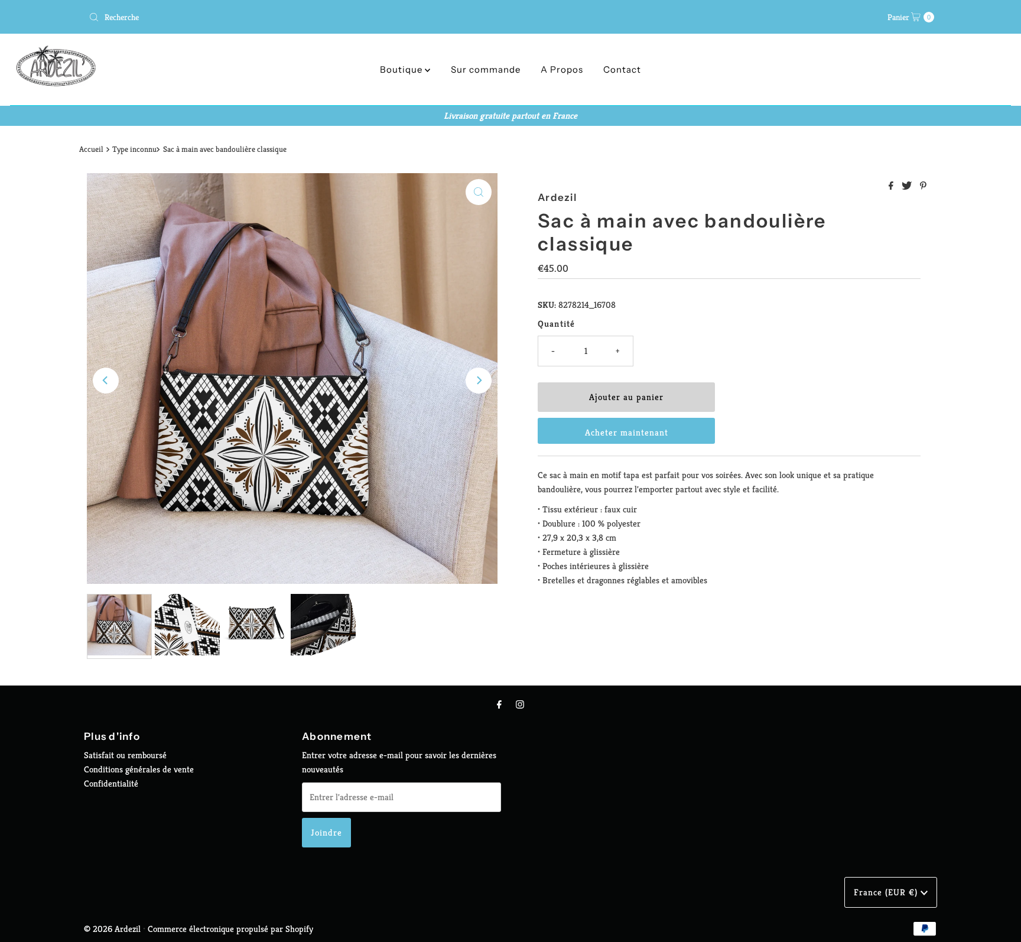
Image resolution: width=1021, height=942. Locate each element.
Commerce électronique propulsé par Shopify (230, 928)
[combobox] (295, 17)
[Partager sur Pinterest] (923, 186)
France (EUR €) (887, 892)
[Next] (479, 381)
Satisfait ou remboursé (125, 755)
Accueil (91, 149)
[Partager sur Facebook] (892, 186)
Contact (622, 69)
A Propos (562, 69)
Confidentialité (111, 783)
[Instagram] (520, 704)
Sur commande (486, 69)
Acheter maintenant (626, 432)
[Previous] (106, 381)
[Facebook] (499, 704)
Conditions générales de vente (139, 769)
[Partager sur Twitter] (908, 186)
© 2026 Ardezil (112, 928)
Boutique (402, 69)
